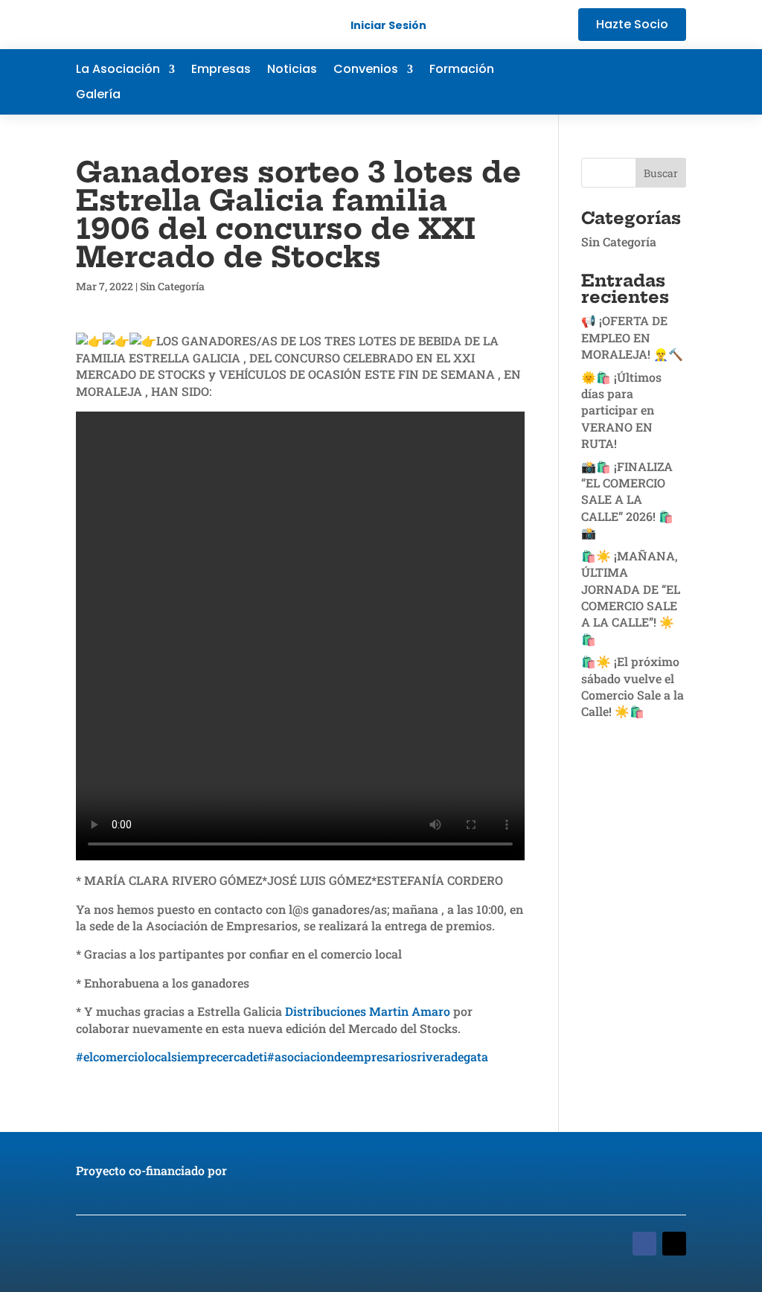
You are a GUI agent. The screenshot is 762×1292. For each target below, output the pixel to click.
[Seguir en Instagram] (674, 82)
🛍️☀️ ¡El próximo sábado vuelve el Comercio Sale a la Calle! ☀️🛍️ (632, 686)
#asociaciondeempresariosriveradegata (377, 1056)
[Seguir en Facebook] (585, 82)
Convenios (365, 70)
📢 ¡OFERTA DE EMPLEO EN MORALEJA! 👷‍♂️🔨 (632, 337)
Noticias (292, 70)
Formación (461, 70)
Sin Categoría (172, 286)
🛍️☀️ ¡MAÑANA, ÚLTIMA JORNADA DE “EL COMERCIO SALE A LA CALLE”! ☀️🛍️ (630, 597)
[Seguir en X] (615, 82)
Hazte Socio (632, 24)
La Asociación (118, 70)
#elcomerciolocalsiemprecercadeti (171, 1056)
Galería (98, 96)
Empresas (221, 70)
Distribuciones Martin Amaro (367, 1011)
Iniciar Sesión (388, 25)
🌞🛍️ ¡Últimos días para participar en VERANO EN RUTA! (621, 410)
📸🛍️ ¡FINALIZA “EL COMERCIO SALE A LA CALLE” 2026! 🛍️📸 (627, 499)
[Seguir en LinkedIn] (644, 82)
